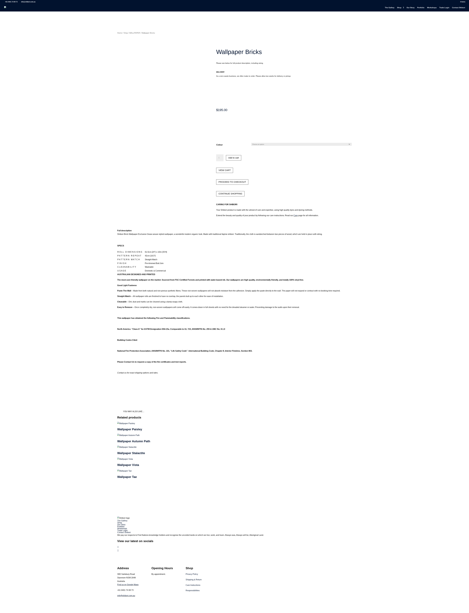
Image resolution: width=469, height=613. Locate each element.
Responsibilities (193, 590)
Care (295, 215)
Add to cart (233, 158)
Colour (219, 145)
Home (119, 33)
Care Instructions (193, 585)
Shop (399, 8)
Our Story (411, 8)
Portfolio (420, 8)
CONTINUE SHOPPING (230, 193)
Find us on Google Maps (128, 585)
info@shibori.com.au (126, 596)
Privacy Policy (192, 574)
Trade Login (444, 8)
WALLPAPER (134, 33)
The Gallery (389, 8)
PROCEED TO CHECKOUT (232, 182)
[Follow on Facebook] (118, 547)
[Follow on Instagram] (118, 551)
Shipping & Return (194, 580)
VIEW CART (225, 170)
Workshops (432, 8)
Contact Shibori (458, 8)
